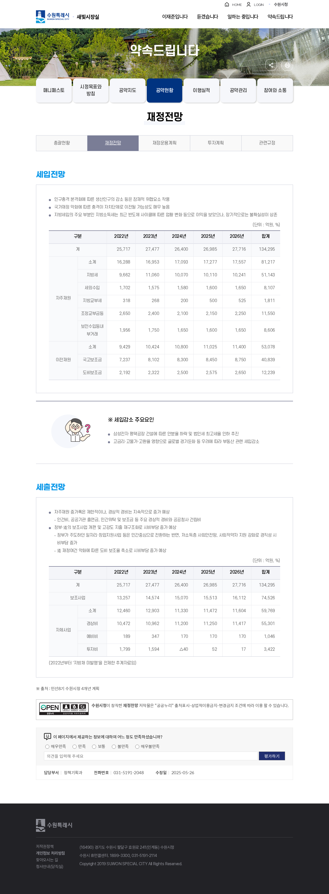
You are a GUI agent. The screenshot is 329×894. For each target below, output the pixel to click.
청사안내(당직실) (49, 866)
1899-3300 (120, 855)
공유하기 (271, 65)
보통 (101, 746)
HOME (237, 5)
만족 (82, 746)
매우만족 (58, 746)
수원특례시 (54, 825)
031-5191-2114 (144, 855)
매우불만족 (150, 746)
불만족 (123, 746)
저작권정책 (44, 846)
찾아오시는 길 (47, 859)
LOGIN (259, 5)
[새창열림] (64, 709)
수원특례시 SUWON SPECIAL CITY (88, 16)
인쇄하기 (287, 65)
